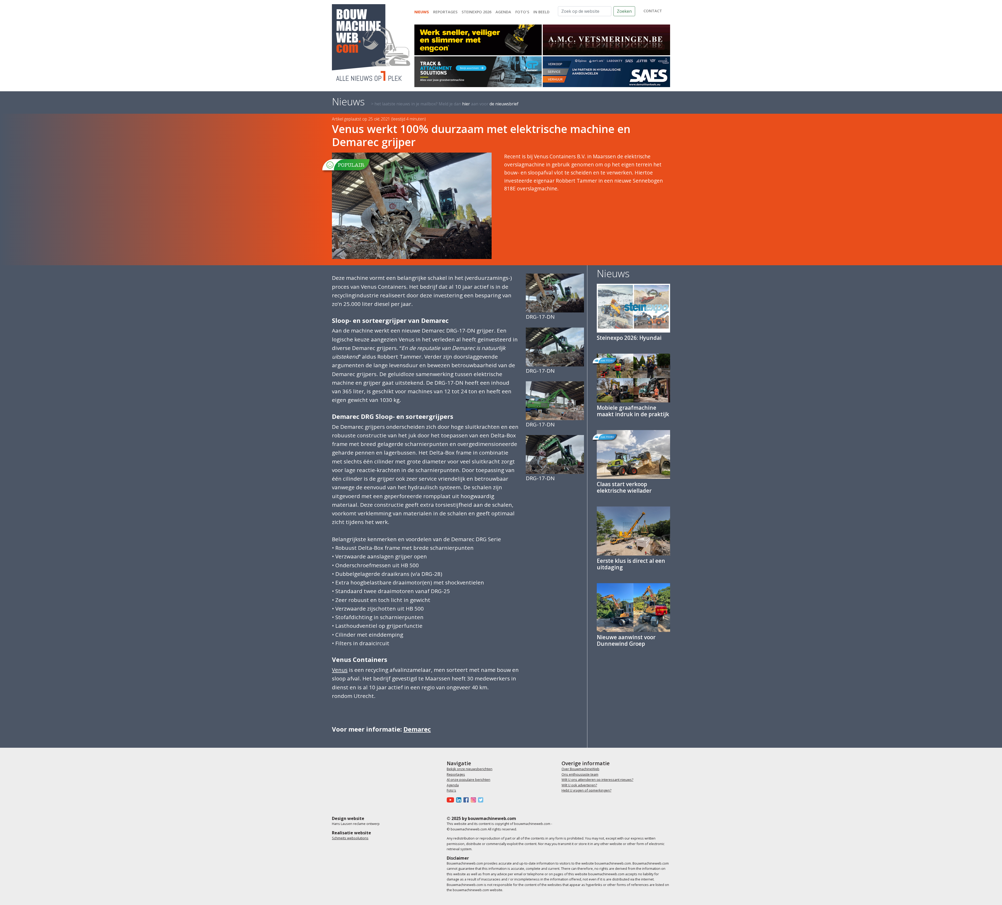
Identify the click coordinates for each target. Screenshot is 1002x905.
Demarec (417, 729)
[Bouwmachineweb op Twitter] (481, 800)
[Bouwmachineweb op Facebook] (467, 800)
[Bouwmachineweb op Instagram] (474, 800)
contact (652, 10)
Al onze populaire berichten (468, 779)
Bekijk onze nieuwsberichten (469, 769)
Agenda (503, 11)
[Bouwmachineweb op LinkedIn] (459, 800)
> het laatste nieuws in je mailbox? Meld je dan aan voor (444, 104)
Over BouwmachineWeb (580, 769)
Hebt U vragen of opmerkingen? (586, 790)
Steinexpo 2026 (476, 11)
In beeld (541, 11)
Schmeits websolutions (350, 838)
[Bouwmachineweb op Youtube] (451, 800)
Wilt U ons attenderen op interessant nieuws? (597, 779)
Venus (340, 669)
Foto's (522, 11)
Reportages (445, 11)
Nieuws (421, 11)
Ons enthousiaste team (580, 774)
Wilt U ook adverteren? (579, 785)
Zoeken (624, 11)
